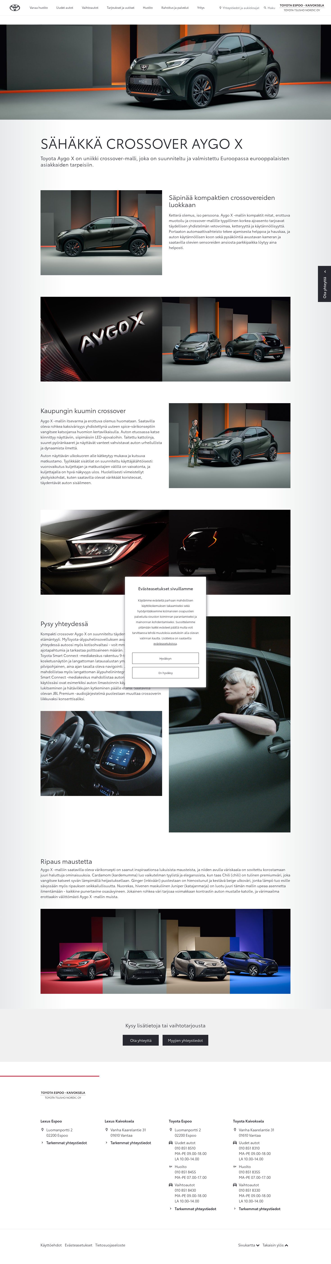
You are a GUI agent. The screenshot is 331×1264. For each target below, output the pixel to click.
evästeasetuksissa (165, 643)
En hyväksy (166, 673)
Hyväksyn (165, 658)
